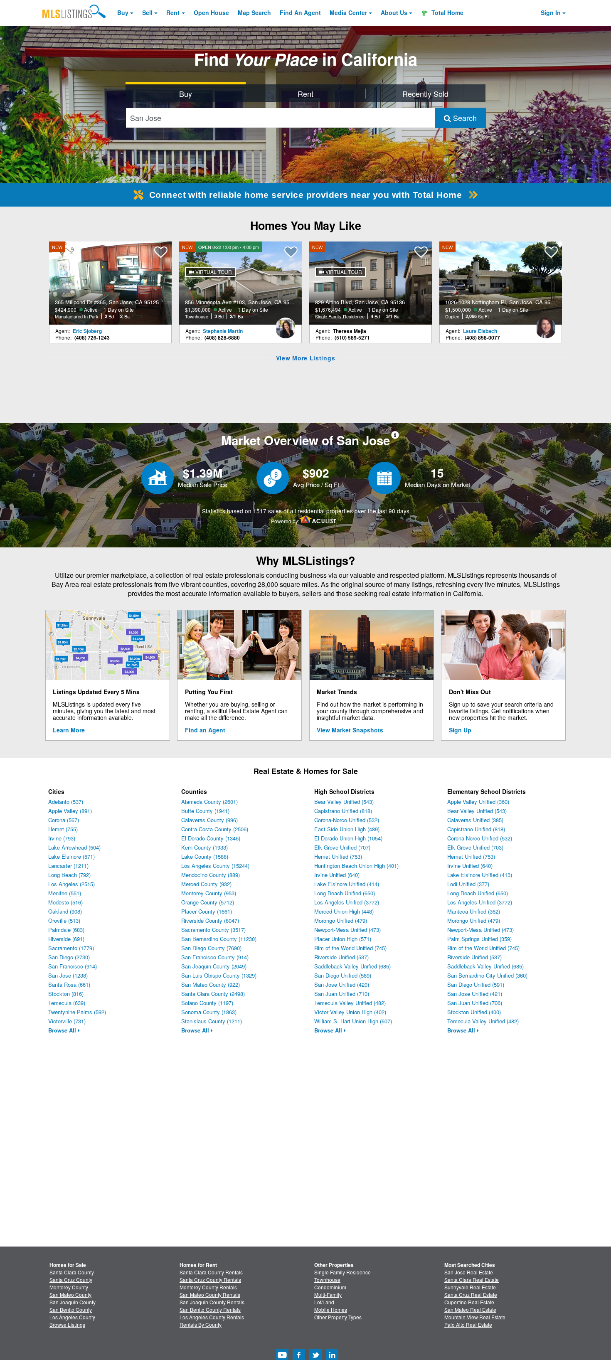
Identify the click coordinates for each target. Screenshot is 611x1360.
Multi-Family (328, 1294)
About (394, 12)
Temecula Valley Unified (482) (350, 1003)
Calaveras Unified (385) (475, 820)
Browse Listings (67, 1324)
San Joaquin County (72, 1302)
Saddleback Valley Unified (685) (352, 966)
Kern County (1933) (204, 847)
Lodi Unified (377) (468, 884)
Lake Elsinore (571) (71, 856)
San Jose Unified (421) (474, 994)
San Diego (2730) (69, 957)
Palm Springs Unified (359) (479, 939)
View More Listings (305, 358)
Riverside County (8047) (210, 920)
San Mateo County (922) (210, 984)
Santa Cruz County (70, 1279)
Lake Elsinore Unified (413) (479, 875)
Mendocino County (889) (210, 875)
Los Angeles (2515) (71, 884)
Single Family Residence (342, 1272)
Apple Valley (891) (70, 811)
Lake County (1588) (204, 856)
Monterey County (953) (208, 893)
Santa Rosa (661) (69, 984)
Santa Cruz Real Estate (470, 1294)
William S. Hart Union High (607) (353, 1021)
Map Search (254, 12)
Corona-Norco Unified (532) (346, 820)
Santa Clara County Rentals (211, 1272)
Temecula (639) (66, 1003)
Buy (122, 12)
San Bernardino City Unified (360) (487, 975)
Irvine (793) (61, 838)
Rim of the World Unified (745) (350, 948)
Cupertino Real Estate (469, 1302)
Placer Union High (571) (342, 939)
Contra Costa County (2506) (214, 829)
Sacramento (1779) (71, 948)
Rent (173, 12)
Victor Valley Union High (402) (350, 1012)
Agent (300, 12)
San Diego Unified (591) (475, 984)
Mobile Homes (330, 1309)
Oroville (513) (64, 920)
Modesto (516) (65, 902)
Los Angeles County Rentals (212, 1317)
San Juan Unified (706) (474, 1003)
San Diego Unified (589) (342, 975)
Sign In (551, 12)
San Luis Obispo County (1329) (218, 975)
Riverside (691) (66, 939)
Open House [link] (211, 12)
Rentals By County (201, 1324)
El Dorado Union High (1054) (348, 838)
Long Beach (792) (69, 875)
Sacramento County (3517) (213, 930)
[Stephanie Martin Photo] (285, 325)
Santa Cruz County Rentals (210, 1279)
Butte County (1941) (205, 811)
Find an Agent (205, 730)
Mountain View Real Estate (474, 1317)
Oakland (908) (65, 911)
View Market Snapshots (350, 730)
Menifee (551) (64, 893)
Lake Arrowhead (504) (74, 847)
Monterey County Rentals (208, 1287)
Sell (147, 12)
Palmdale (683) (66, 930)
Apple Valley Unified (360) (478, 802)
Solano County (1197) (207, 1003)
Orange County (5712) (207, 902)
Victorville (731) (67, 1021)
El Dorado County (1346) (210, 838)
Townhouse (327, 1279)
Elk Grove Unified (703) (475, 847)
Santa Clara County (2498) (213, 994)
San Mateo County (70, 1294)
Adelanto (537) (65, 802)
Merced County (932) (206, 884)
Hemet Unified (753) (338, 856)
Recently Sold (425, 93)
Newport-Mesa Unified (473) (347, 930)
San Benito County (70, 1309)
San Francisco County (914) (215, 957)
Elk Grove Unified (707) (342, 847)
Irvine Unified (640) (337, 875)
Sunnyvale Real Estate (470, 1287)
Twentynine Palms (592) (77, 1012)
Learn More (69, 730)
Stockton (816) (66, 994)
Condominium (330, 1287)
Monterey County (68, 1287)
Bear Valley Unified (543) (344, 802)
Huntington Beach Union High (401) (356, 866)
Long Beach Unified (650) (344, 893)
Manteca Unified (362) (473, 911)
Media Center (348, 12)
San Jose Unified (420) (341, 984)
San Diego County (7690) (211, 948)
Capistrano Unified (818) (343, 811)
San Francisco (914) (72, 966)
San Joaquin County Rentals (212, 1302)
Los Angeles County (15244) (215, 866)
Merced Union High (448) (344, 911)
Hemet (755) (63, 829)
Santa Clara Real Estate (471, 1279)
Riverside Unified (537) (341, 957)
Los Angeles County (72, 1317)
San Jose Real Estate (468, 1272)
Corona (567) (63, 820)
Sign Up (460, 730)
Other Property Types (338, 1317)
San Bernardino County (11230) (218, 939)
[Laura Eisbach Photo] (545, 325)
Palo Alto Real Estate (468, 1324)
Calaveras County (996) (209, 820)
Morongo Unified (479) (340, 920)
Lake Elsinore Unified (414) (346, 884)
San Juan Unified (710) (341, 994)
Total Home (446, 12)
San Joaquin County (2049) (213, 966)
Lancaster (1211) (68, 866)
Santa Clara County (71, 1272)
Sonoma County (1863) (209, 1012)
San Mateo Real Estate (470, 1309)
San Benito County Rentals (210, 1309)
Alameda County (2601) (209, 802)
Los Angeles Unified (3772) (346, 902)
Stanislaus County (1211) (211, 1021)
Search (464, 117)
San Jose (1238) (68, 975)
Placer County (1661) (206, 911)
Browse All (63, 1030)
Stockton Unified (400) (474, 1012)
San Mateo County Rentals (210, 1294)
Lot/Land (324, 1302)
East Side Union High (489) (346, 829)
